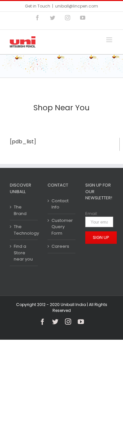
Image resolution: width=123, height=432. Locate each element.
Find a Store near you (23, 252)
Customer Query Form (61, 226)
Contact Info (60, 204)
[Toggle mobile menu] (109, 39)
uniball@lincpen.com (76, 6)
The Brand (20, 210)
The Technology (24, 230)
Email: (91, 213)
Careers (60, 246)
